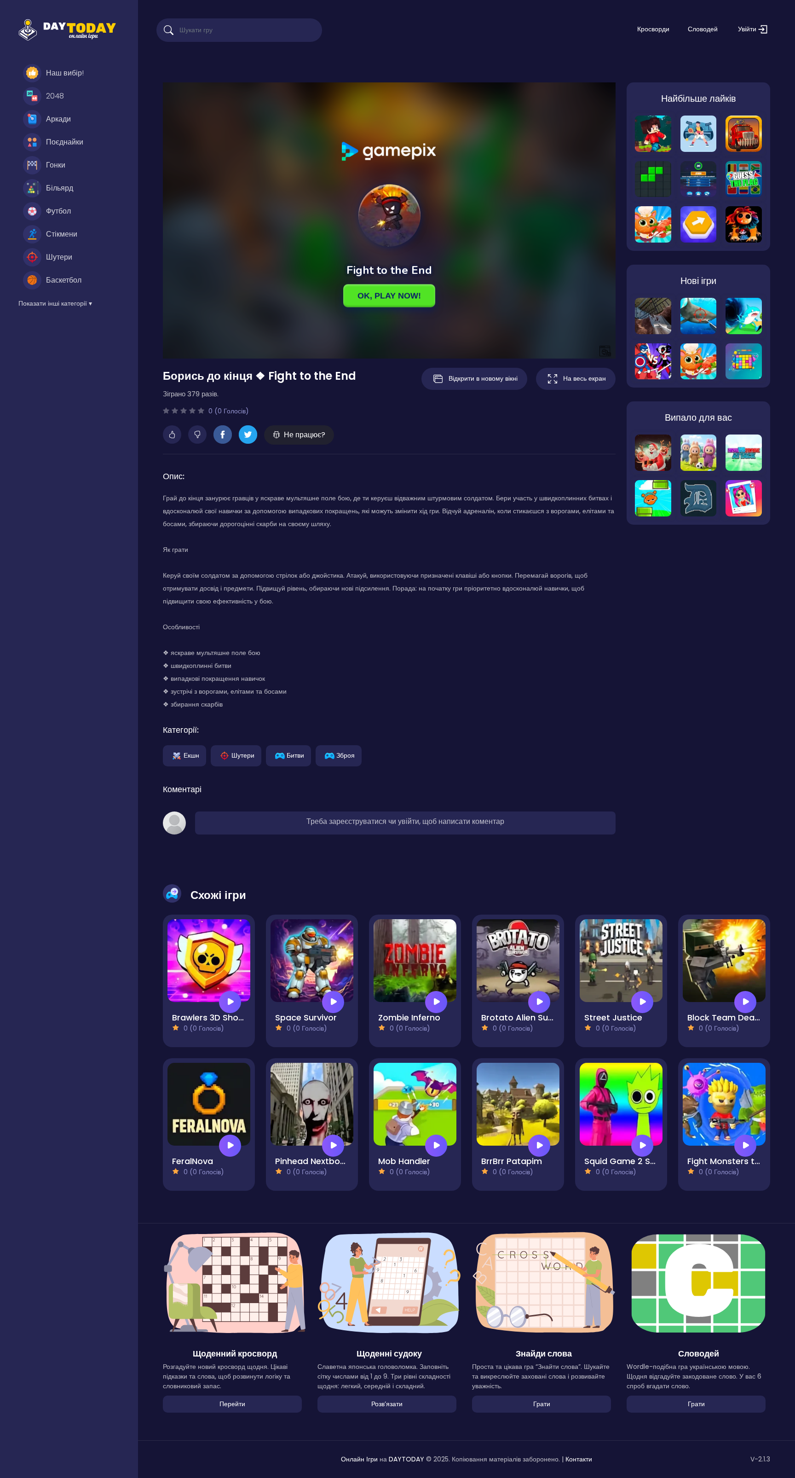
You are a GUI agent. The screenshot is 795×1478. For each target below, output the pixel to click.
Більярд (59, 188)
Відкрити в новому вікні (483, 378)
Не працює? (304, 434)
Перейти (232, 1403)
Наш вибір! (65, 73)
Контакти (578, 1459)
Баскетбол (63, 280)
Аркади (58, 119)
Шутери (59, 257)
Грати (541, 1403)
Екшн (191, 754)
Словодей (703, 29)
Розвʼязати (387, 1403)
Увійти (748, 29)
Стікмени (61, 234)
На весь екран (584, 378)
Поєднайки (64, 142)
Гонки (55, 165)
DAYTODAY (406, 1459)
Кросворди (653, 29)
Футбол (58, 211)
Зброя (345, 754)
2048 (55, 96)
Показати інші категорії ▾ (55, 303)
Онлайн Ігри (359, 1459)
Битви (295, 754)
